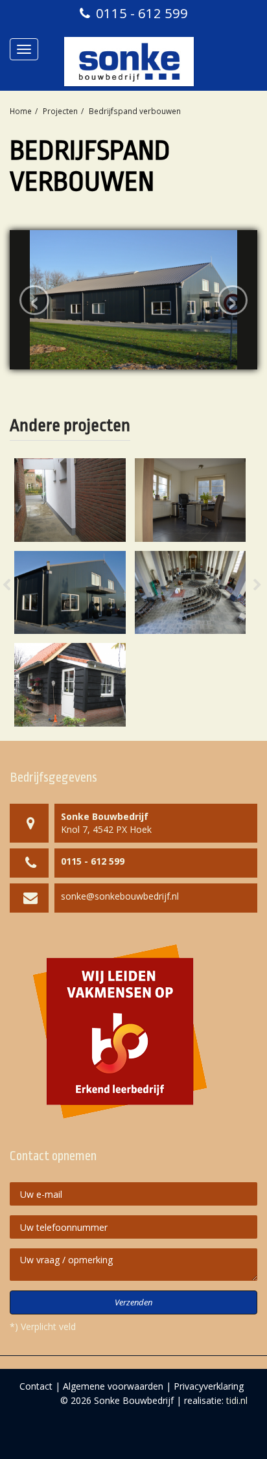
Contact (35, 1386)
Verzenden (133, 1302)
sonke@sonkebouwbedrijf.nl (120, 896)
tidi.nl (237, 1400)
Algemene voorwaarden (113, 1386)
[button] (19, 592)
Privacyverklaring (209, 1386)
